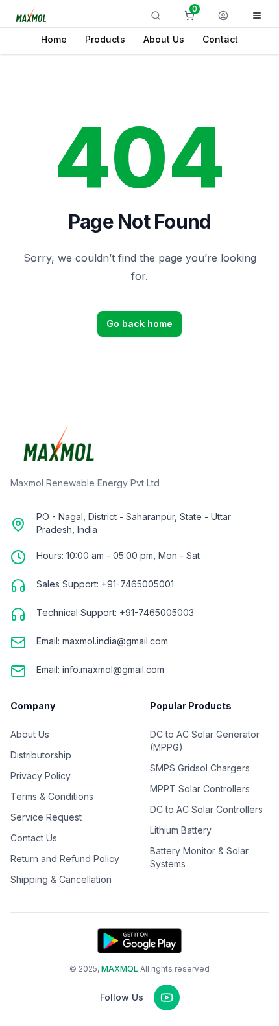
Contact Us (33, 837)
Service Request (46, 817)
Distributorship (40, 754)
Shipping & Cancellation (61, 879)
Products (105, 39)
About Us (163, 39)
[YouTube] (167, 997)
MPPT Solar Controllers (200, 788)
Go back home (139, 323)
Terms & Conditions (51, 796)
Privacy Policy (40, 775)
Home (54, 39)
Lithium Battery (181, 830)
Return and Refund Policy (64, 858)
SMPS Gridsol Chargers (200, 767)
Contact (220, 39)
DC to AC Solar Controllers (206, 809)
